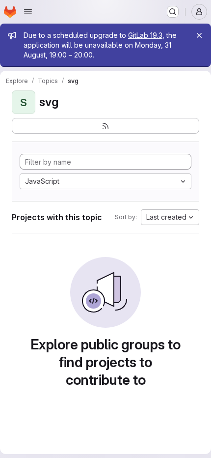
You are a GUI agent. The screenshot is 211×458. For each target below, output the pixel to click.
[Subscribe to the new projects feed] (105, 126)
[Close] (199, 35)
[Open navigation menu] (28, 12)
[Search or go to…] (173, 12)
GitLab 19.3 (145, 35)
